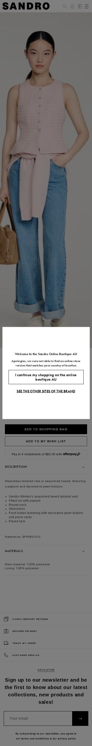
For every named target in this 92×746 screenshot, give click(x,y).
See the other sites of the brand (46, 391)
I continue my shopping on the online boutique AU (46, 377)
